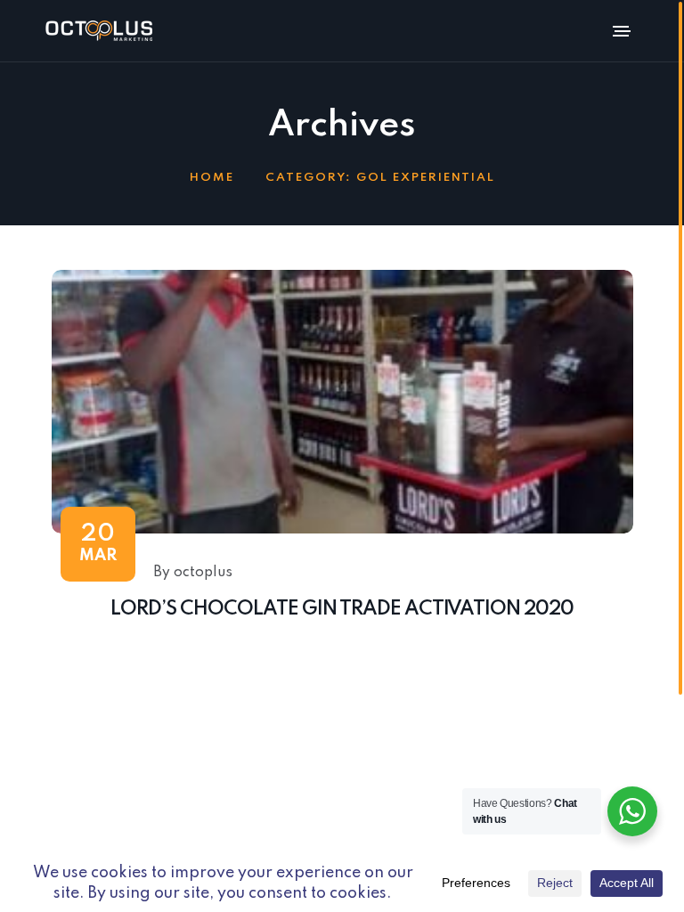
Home (212, 177)
